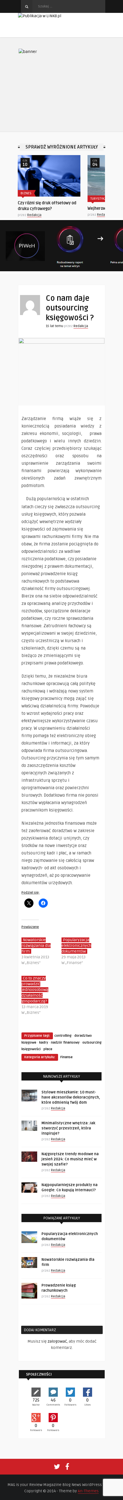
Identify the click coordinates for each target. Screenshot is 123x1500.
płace (47, 1049)
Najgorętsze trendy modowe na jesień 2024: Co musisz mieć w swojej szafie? (70, 1159)
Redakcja (56, 215)
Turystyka (51, 199)
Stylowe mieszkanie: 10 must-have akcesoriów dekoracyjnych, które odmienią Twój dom (70, 1097)
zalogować (57, 1341)
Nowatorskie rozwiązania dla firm (36, 945)
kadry (43, 1042)
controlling (63, 1036)
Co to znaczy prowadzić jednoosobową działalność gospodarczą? (34, 990)
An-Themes (88, 1491)
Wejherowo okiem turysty (63, 208)
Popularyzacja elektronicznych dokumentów (76, 945)
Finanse (66, 1057)
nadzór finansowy (65, 1042)
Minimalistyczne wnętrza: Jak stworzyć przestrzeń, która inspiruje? (68, 1128)
